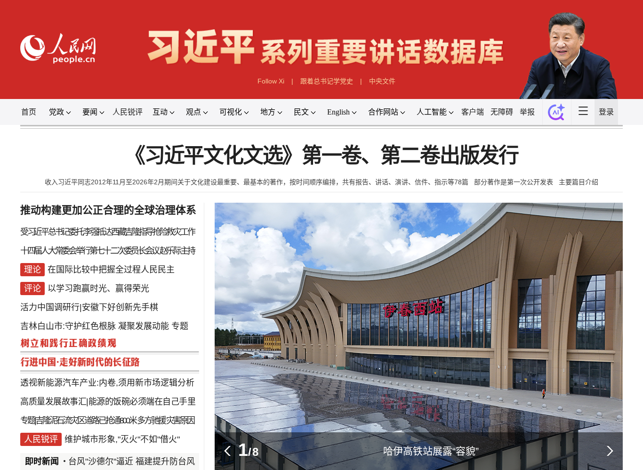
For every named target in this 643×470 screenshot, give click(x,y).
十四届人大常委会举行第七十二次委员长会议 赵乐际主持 (107, 251)
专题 (179, 326)
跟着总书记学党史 (326, 81)
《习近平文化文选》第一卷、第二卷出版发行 (321, 155)
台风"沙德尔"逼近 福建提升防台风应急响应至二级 (163, 461)
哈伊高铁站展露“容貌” (431, 450)
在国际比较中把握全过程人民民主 (111, 269)
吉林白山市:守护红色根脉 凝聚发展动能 (94, 326)
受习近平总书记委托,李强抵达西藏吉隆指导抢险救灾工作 (107, 232)
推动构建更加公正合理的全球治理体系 (108, 210)
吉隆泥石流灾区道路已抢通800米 (85, 420)
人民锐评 (128, 112)
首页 (28, 112)
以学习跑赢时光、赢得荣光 (98, 288)
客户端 (472, 112)
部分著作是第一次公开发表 (513, 182)
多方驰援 (151, 420)
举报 (527, 112)
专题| (27, 420)
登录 (606, 112)
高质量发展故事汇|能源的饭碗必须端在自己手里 (107, 401)
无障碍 (501, 112)
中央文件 (382, 81)
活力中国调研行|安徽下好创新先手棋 (89, 307)
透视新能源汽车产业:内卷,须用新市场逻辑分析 (107, 383)
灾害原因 (180, 420)
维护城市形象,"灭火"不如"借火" (122, 439)
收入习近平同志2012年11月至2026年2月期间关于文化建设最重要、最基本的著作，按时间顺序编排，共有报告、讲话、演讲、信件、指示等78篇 (256, 182)
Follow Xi (270, 81)
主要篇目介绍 (578, 182)
